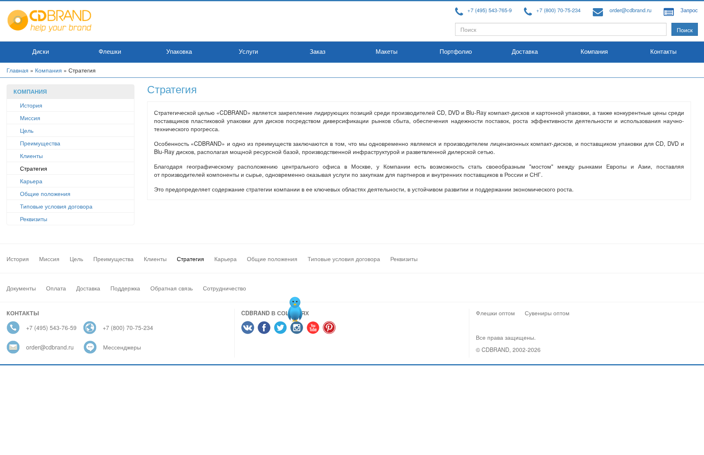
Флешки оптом (495, 313)
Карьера (31, 181)
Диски (40, 51)
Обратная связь (171, 288)
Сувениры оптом (547, 313)
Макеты (387, 51)
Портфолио (456, 51)
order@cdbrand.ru (630, 10)
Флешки (110, 51)
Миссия (30, 118)
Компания (594, 51)
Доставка (525, 51)
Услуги (248, 51)
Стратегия (33, 168)
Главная (18, 70)
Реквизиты (33, 219)
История (31, 105)
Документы (21, 288)
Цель (26, 130)
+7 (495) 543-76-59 (51, 327)
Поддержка (125, 288)
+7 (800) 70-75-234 (558, 10)
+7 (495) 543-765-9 (489, 10)
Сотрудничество (224, 288)
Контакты (663, 51)
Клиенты (31, 156)
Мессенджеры (122, 347)
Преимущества (40, 143)
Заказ (318, 51)
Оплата (56, 288)
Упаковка (179, 51)
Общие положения (45, 193)
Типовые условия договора (56, 206)
